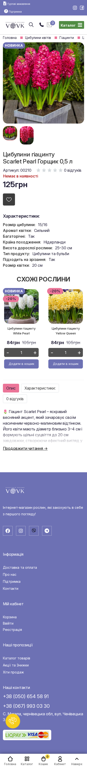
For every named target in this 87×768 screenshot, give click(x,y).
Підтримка (12, 581)
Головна (10, 38)
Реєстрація (12, 630)
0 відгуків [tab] (15, 398)
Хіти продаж (13, 672)
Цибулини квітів (38, 38)
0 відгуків (72, 170)
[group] (10, 133)
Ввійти (8, 623)
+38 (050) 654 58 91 (26, 696)
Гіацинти (66, 38)
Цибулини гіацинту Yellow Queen (66, 330)
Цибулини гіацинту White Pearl (21, 330)
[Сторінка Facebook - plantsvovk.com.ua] (82, 8)
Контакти (10, 589)
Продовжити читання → (25, 448)
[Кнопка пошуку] (31, 25)
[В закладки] (9, 199)
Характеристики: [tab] (40, 388)
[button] (13, 721)
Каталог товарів (16, 658)
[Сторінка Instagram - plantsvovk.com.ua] (75, 8)
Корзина (10, 617)
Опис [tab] (11, 388)
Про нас (9, 574)
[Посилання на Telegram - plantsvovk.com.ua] (47, 531)
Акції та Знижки (16, 665)
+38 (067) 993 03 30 (26, 706)
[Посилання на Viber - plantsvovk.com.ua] (34, 531)
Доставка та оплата (20, 567)
